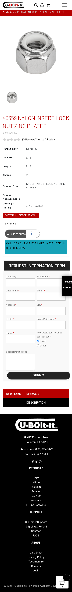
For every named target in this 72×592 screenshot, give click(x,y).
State (10, 318)
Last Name (12, 290)
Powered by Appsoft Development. (47, 585)
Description (13, 393)
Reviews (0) (33, 393)
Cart (64, 582)
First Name (43, 276)
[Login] (43, 5)
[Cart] (49, 5)
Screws (36, 491)
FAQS (36, 535)
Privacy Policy (36, 557)
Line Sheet (36, 552)
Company (11, 276)
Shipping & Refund (36, 526)
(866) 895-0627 (15, 247)
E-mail (41, 290)
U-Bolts (36, 482)
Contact (36, 530)
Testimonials (36, 561)
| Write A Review (46, 139)
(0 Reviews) (29, 139)
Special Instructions (16, 351)
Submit (38, 375)
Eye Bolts (36, 486)
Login (36, 570)
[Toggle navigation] (64, 4)
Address (11, 304)
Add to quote (18, 233)
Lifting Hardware (36, 504)
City (39, 304)
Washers (36, 500)
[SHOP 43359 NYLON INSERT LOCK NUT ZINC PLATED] (36, 52)
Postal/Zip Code (46, 318)
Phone (10, 333)
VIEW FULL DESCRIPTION (20, 215)
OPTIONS (11, 224)
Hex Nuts (36, 495)
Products (7, 12)
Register (36, 566)
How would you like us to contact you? (49, 334)
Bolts (36, 477)
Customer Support (36, 521)
